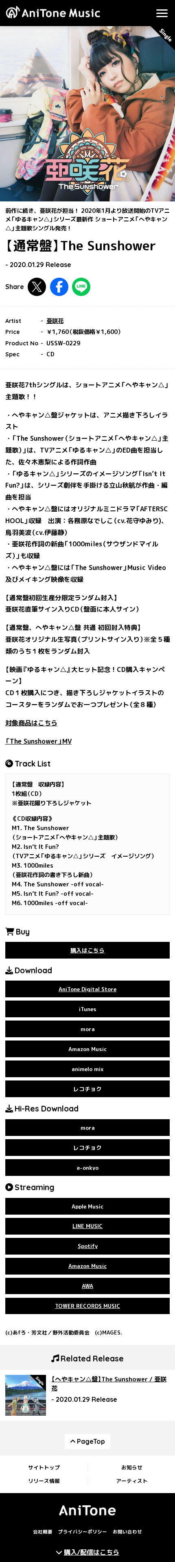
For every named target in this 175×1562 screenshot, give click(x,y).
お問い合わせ (127, 1532)
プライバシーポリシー (82, 1532)
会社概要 (42, 1532)
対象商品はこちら (31, 722)
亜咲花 (54, 321)
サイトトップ (44, 1467)
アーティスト (132, 1481)
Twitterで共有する (37, 287)
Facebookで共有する (59, 287)
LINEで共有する (81, 287)
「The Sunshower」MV (38, 741)
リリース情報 (44, 1481)
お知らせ (131, 1467)
